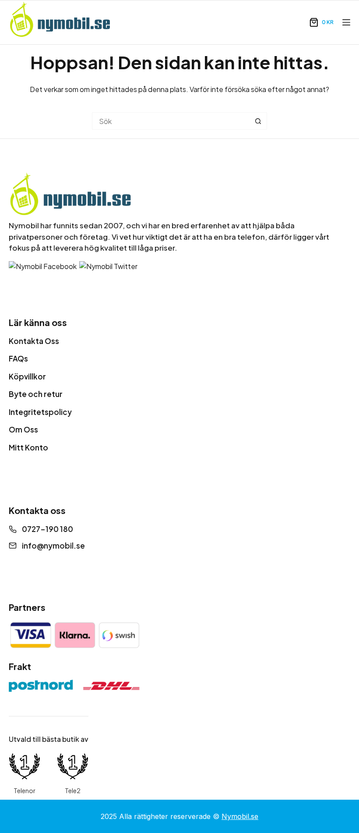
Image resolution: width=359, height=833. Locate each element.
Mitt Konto (28, 447)
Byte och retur (36, 394)
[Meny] (346, 22)
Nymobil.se (240, 816)
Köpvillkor (27, 376)
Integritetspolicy (40, 412)
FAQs (18, 358)
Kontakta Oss (34, 341)
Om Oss (23, 429)
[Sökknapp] (258, 121)
